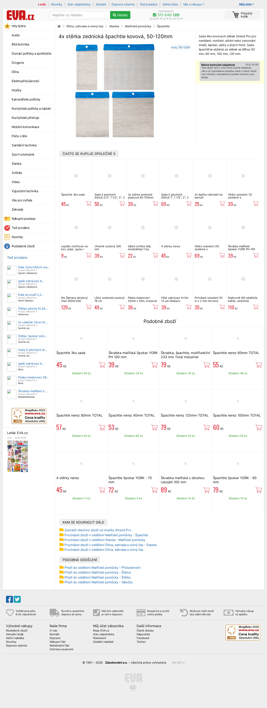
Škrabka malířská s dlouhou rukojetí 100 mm (182, 480)
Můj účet (245, 4)
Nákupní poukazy (23, 219)
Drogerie (18, 63)
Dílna (15, 72)
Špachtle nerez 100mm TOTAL (237, 415)
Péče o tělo (19, 136)
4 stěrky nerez (170, 246)
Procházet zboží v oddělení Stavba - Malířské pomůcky (104, 540)
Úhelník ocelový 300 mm (107, 248)
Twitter (141, 641)
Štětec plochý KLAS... (33, 308)
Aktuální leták (15, 634)
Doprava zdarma (123, 4)
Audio (16, 35)
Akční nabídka (15, 638)
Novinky (56, 4)
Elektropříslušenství (25, 81)
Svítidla (17, 173)
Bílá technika (20, 44)
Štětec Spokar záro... (32, 336)
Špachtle (163, 26)
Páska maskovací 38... (33, 377)
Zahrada (17, 209)
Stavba (16, 164)
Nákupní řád (57, 641)
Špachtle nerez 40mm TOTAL (131, 415)
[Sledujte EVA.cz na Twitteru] (17, 599)
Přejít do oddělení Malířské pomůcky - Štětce (97, 572)
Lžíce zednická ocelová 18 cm (109, 299)
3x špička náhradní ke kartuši (209, 196)
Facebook (143, 638)
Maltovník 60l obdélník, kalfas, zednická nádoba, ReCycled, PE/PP (243, 302)
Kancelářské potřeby (26, 99)
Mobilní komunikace (25, 127)
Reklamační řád (59, 645)
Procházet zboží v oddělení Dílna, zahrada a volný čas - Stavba (110, 545)
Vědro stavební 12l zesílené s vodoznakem (240, 197)
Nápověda (143, 634)
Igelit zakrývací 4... (31, 281)
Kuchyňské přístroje (25, 118)
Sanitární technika (24, 145)
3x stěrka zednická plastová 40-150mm (140, 196)
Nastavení (99, 638)
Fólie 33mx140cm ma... (34, 267)
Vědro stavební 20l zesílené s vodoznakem (207, 249)
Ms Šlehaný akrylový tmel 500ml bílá (74, 299)
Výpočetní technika (25, 191)
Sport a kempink (23, 154)
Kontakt (101, 4)
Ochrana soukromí (61, 649)
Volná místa (170, 4)
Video (16, 182)
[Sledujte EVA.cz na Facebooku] (9, 599)
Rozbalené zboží (23, 246)
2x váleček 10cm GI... (33, 322)
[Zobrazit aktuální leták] (17, 456)
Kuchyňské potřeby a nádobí (31, 108)
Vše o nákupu (192, 4)
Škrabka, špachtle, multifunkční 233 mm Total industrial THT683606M (185, 357)
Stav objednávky (79, 4)
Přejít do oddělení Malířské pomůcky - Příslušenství (102, 568)
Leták (42, 4)
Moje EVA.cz (101, 630)
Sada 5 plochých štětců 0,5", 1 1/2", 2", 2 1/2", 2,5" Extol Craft (109, 197)
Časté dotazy (145, 630)
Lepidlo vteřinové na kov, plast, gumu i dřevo (74, 249)
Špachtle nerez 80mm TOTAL (79, 415)
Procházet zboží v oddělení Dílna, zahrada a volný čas (103, 550)
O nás (53, 630)
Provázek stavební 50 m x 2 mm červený (209, 299)
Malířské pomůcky (138, 26)
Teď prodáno (148, 4)
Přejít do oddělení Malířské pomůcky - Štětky (97, 577)
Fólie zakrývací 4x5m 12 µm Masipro (174, 299)
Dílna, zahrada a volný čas (85, 26)
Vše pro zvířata (22, 200)
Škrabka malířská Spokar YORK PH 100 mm (241, 249)
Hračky (16, 90)
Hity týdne (19, 26)
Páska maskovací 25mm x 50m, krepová (142, 299)
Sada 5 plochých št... (32, 349)
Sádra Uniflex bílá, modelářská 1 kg (139, 248)
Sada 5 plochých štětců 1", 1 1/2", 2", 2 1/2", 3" (175, 197)
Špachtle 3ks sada (73, 194)
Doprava (55, 638)
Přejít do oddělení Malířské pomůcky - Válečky (98, 582)
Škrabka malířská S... (32, 391)
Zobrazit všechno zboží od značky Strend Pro (97, 530)
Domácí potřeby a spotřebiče (32, 53)
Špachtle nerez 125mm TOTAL (185, 415)
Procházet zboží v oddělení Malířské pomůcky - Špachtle (106, 535)
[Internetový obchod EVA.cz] (24, 15)
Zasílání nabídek (103, 641)
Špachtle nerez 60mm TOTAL (236, 353)
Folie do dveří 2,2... (31, 294)
